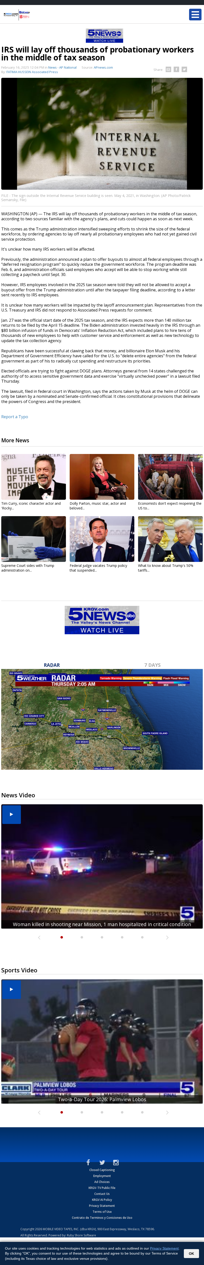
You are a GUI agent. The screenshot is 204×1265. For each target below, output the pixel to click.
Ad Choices (102, 1182)
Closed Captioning (102, 1170)
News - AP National (62, 67)
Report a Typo (14, 416)
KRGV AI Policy (102, 1200)
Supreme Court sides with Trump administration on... (27, 568)
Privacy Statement (102, 1206)
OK (191, 1254)
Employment (102, 1176)
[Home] (33, 15)
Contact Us (102, 1194)
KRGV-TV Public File (102, 1188)
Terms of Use (102, 1212)
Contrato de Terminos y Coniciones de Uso (102, 1218)
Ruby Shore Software (81, 1235)
